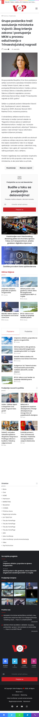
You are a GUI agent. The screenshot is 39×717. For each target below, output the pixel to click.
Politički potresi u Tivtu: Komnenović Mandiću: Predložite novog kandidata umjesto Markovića (28, 436)
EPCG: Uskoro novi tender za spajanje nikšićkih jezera (27, 315)
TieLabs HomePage (9, 520)
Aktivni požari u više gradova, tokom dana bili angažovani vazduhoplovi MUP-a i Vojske (28, 292)
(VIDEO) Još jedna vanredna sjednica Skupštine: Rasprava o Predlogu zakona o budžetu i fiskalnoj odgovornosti (10, 437)
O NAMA (5, 508)
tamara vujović (26, 168)
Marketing (24, 695)
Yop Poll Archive (8, 545)
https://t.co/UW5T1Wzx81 (14, 629)
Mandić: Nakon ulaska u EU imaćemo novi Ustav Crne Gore (10, 315)
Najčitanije (12, 16)
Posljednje (28, 331)
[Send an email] (8, 49)
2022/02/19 (34, 621)
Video (4, 542)
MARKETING (7, 502)
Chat (4, 492)
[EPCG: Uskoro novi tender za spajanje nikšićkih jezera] (29, 307)
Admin (6, 49)
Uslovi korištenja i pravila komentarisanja (16, 539)
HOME (5, 495)
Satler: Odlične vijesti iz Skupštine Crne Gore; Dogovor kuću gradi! (9, 407)
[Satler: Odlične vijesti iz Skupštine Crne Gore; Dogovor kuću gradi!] (10, 397)
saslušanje (11, 168)
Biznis (4, 489)
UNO (4, 533)
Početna (5, 16)
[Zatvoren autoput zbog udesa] (32, 601)
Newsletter (6, 505)
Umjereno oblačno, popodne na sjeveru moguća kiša (9, 291)
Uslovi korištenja (8, 536)
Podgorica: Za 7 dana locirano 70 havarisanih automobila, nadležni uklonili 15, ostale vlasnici (25, 369)
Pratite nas (6, 610)
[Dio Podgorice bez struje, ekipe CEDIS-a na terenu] (32, 594)
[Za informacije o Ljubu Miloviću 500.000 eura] (19, 601)
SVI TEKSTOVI (7, 517)
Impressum (6, 498)
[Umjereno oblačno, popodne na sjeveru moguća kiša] (10, 282)
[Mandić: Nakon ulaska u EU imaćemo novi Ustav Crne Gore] (10, 307)
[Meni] (37, 9)
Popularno (10, 331)
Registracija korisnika (9, 514)
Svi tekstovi (15, 695)
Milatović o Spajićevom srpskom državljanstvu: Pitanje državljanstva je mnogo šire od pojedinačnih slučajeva (29, 409)
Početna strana (8, 511)
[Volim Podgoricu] (19, 8)
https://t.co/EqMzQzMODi (24, 619)
